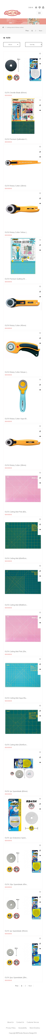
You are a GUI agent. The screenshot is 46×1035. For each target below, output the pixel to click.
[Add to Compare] (36, 8)
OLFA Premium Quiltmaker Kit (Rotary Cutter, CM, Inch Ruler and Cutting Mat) (16, 139)
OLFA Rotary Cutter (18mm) (15, 186)
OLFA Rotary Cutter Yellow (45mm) (16, 232)
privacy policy (11, 1028)
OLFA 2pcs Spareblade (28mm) (16, 977)
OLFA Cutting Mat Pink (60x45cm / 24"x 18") (16, 512)
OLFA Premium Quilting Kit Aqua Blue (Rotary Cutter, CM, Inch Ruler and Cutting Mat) (16, 279)
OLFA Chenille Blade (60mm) (16, 93)
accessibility (22, 1028)
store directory (35, 1028)
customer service (33, 1022)
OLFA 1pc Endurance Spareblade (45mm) (16, 838)
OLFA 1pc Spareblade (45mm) (16, 931)
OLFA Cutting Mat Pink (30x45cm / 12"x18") (16, 651)
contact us (20, 1022)
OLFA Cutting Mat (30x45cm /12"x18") (16, 745)
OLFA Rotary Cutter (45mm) (15, 325)
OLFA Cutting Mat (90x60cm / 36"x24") (16, 605)
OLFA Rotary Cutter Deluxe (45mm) (16, 372)
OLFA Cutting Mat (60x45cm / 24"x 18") (16, 558)
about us (10, 1022)
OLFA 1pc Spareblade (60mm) (16, 791)
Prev (27, 31)
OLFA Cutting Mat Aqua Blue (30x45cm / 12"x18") (16, 698)
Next (40, 31)
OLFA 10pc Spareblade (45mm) (16, 884)
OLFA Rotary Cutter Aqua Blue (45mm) (16, 419)
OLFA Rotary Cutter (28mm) (15, 465)
